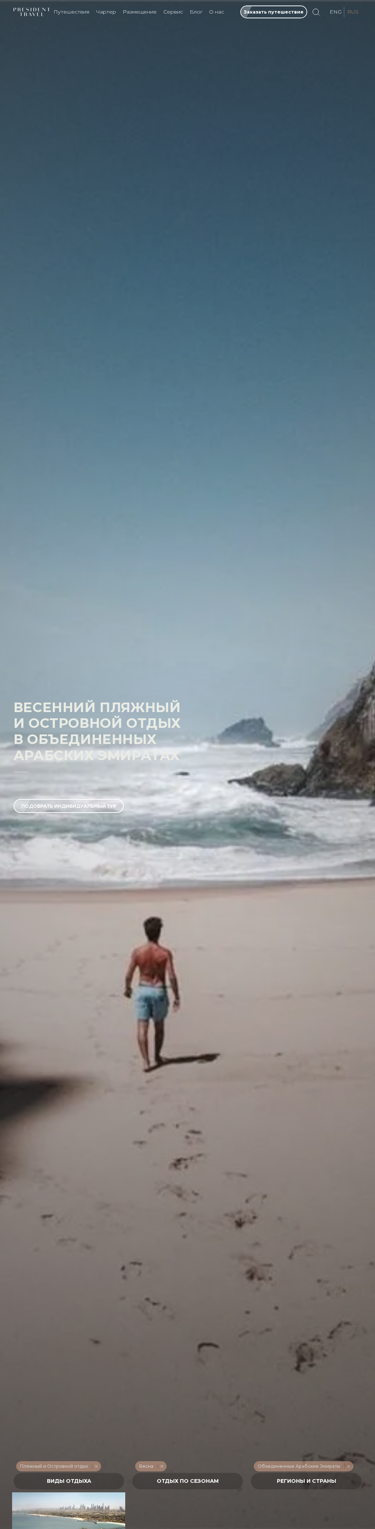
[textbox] (68, 1481)
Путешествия (71, 11)
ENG (336, 11)
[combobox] (69, 1481)
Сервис (173, 11)
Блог (196, 11)
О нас (216, 11)
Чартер (106, 11)
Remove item (96, 1466)
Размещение (140, 11)
